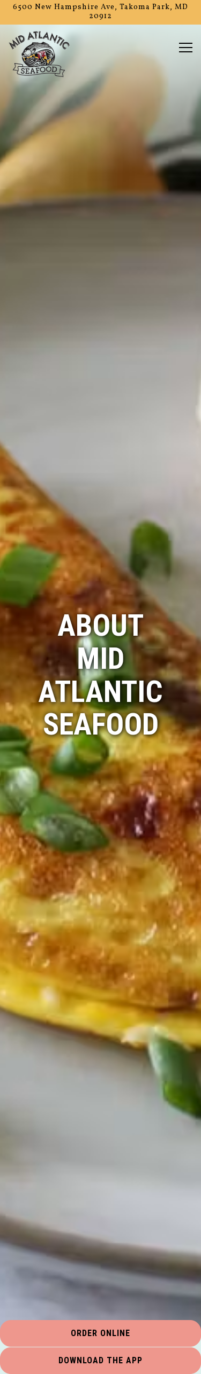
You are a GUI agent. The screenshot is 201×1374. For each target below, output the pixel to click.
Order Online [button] (100, 1333)
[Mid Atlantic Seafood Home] (39, 54)
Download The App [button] (100, 1360)
